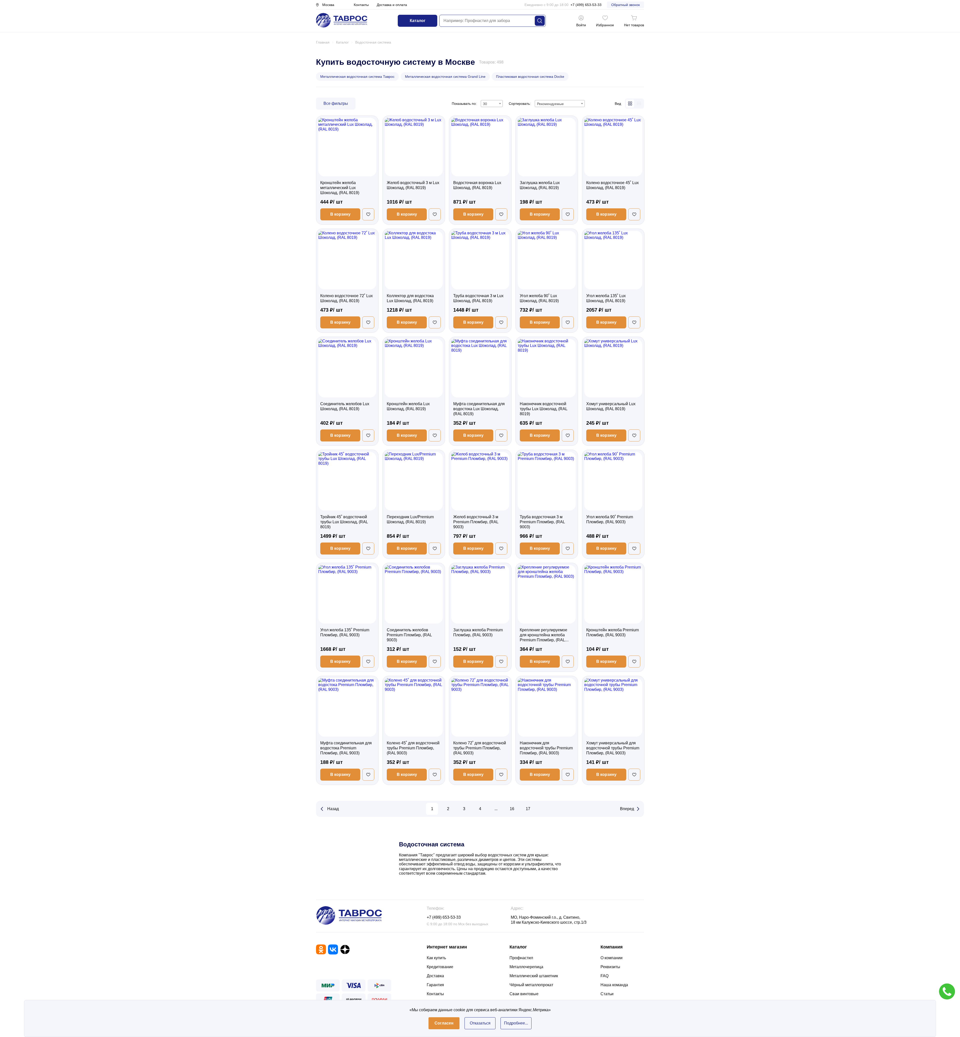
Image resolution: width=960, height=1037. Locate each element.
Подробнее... (516, 1023)
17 (528, 809)
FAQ (604, 976)
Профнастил (521, 958)
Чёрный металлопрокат (531, 985)
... (496, 809)
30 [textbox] (485, 104)
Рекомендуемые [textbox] (550, 104)
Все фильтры (336, 103)
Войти (581, 25)
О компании (611, 958)
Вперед (627, 809)
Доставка (435, 976)
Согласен (444, 1023)
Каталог (418, 21)
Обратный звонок (625, 5)
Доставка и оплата (392, 5)
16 (512, 809)
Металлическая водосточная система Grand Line (445, 77)
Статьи (607, 994)
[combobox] (492, 103)
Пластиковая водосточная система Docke (530, 77)
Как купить (436, 958)
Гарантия (435, 985)
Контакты (361, 5)
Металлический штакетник (534, 976)
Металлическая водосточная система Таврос (357, 77)
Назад (333, 809)
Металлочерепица (526, 967)
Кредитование (440, 967)
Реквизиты (610, 967)
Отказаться (480, 1023)
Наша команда (614, 985)
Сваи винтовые (524, 994)
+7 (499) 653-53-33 (586, 5)
